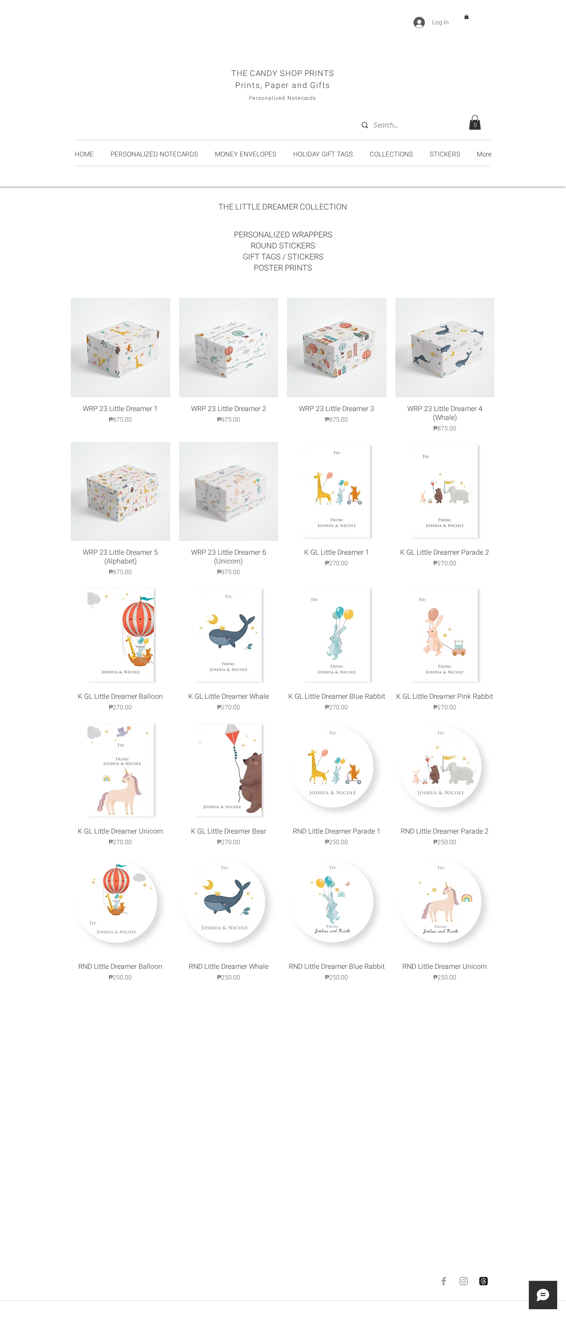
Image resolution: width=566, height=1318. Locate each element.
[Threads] (483, 1281)
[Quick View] (120, 347)
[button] (466, 16)
